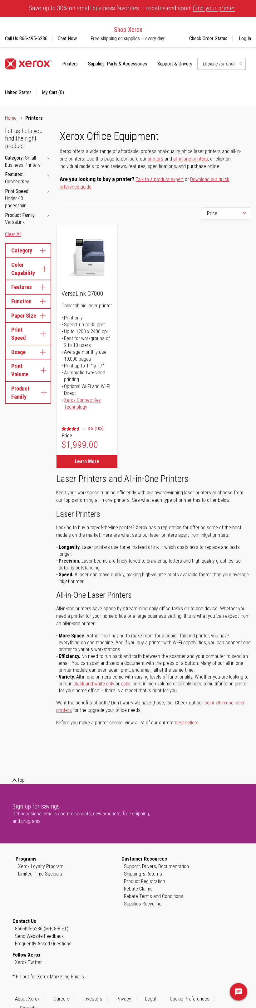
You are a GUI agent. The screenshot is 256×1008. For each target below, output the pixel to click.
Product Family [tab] (20, 392)
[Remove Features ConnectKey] (48, 175)
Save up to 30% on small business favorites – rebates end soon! (132, 8)
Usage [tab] (18, 352)
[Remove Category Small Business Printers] (48, 158)
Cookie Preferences (189, 999)
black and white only (94, 684)
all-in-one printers (190, 159)
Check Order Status (208, 38)
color (125, 684)
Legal (150, 999)
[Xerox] (28, 64)
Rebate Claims (138, 889)
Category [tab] (21, 250)
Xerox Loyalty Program (40, 866)
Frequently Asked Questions (43, 944)
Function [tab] (21, 301)
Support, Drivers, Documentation (156, 866)
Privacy (123, 999)
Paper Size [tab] (23, 315)
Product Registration (144, 881)
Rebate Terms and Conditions (153, 896)
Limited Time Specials (40, 874)
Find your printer (214, 8)
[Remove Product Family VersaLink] (48, 215)
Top (21, 780)
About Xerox (27, 999)
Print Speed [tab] (18, 333)
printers (155, 159)
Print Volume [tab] (19, 370)
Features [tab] (21, 287)
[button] (21, 92)
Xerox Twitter (28, 962)
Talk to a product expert (159, 179)
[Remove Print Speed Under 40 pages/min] (48, 191)
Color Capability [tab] (23, 269)
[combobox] (221, 64)
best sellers (187, 723)
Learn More (87, 461)
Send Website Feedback (39, 936)
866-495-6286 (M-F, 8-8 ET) (41, 929)
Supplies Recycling (142, 904)
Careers (62, 999)
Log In (245, 38)
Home (11, 118)
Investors (93, 999)
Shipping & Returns (143, 874)
